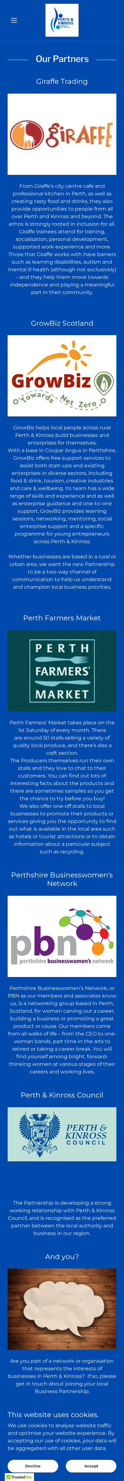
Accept (91, 1466)
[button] (16, 20)
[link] (62, 20)
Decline (33, 1466)
